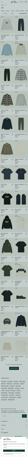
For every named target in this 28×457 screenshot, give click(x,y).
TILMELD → (14, 450)
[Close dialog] (26, 438)
